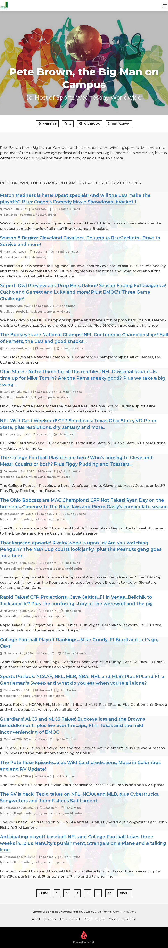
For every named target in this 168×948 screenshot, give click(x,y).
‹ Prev (43, 893)
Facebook (92, 123)
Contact (74, 919)
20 (109, 893)
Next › (124, 893)
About (36, 919)
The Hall (100, 919)
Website (49, 123)
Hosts (62, 919)
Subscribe (129, 919)
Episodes (49, 919)
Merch (88, 919)
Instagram (120, 123)
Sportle (114, 919)
